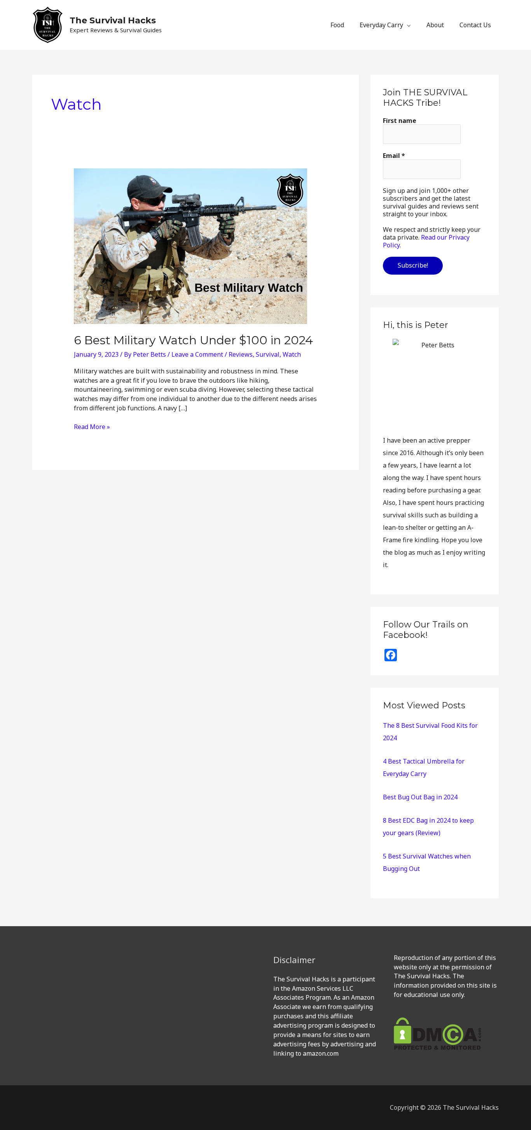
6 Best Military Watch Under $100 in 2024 (193, 340)
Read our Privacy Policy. (426, 241)
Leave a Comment (197, 354)
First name (399, 120)
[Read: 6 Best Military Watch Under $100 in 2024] (190, 246)
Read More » (92, 426)
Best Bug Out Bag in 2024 (420, 797)
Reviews (241, 354)
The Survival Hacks (113, 20)
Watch (292, 354)
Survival (267, 354)
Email (394, 155)
